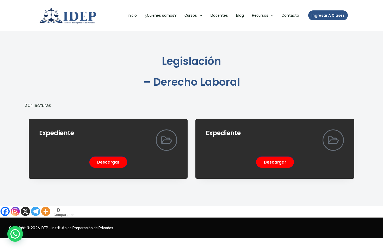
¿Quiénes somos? (161, 15)
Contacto (290, 15)
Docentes (219, 15)
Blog (240, 15)
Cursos (190, 15)
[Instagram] (15, 211)
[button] (328, 15)
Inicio (132, 15)
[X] (25, 211)
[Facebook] (5, 211)
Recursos (260, 15)
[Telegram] (35, 211)
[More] (45, 211)
